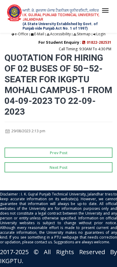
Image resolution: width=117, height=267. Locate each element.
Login (101, 34)
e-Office (21, 34)
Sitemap (84, 34)
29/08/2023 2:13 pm (27, 131)
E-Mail (39, 34)
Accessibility (60, 34)
